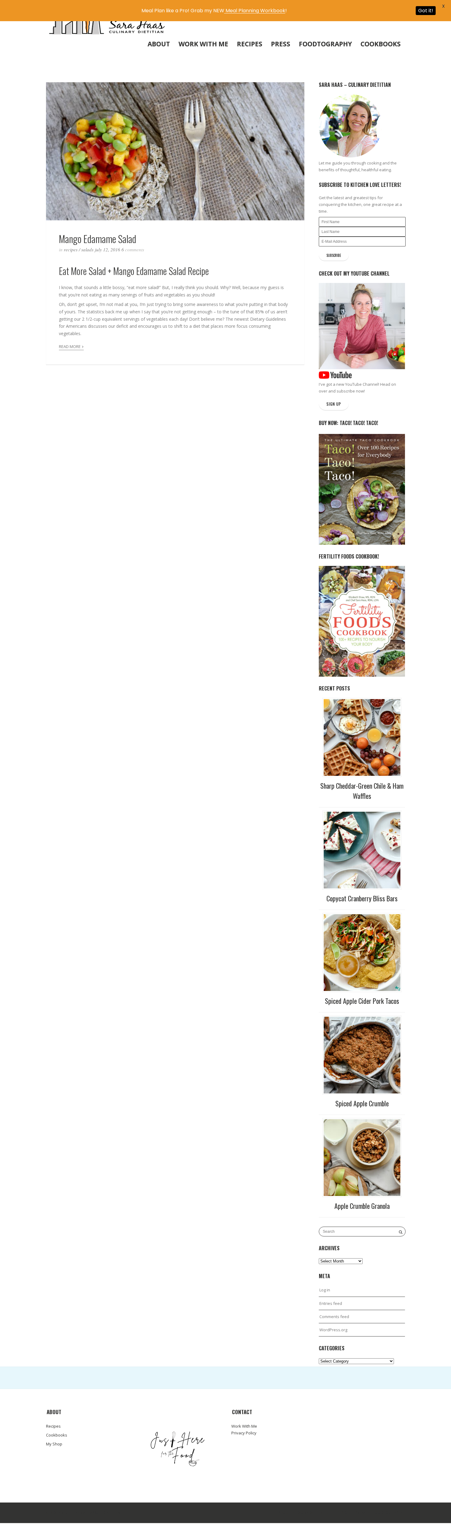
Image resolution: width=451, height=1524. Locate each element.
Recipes (249, 44)
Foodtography (325, 44)
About (159, 44)
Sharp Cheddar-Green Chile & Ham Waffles (361, 791)
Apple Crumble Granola (362, 1206)
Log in (324, 1290)
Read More (71, 345)
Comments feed (334, 1316)
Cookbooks (380, 44)
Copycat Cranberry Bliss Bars (362, 898)
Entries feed (330, 1303)
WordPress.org (333, 1330)
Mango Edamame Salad (97, 238)
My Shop (54, 1444)
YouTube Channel (361, 384)
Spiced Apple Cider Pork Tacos (362, 1001)
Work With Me (203, 44)
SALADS (87, 249)
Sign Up (333, 404)
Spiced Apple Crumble (362, 1103)
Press (280, 44)
